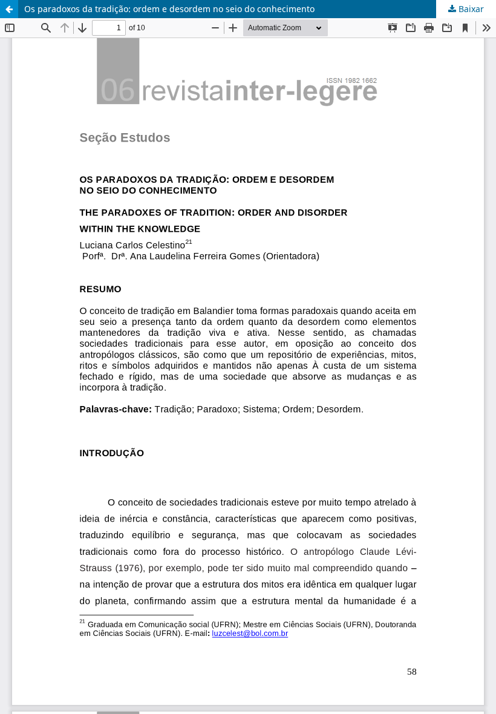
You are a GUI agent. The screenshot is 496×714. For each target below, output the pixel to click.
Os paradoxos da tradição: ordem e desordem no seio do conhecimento (169, 9)
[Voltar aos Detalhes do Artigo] (9, 9)
